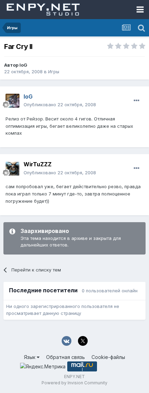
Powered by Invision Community (74, 382)
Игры (53, 71)
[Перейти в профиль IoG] (12, 101)
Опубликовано (60, 104)
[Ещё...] (136, 101)
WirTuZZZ (38, 164)
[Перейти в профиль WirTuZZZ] (12, 169)
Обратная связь (65, 357)
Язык (30, 357)
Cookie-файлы (108, 357)
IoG (23, 65)
